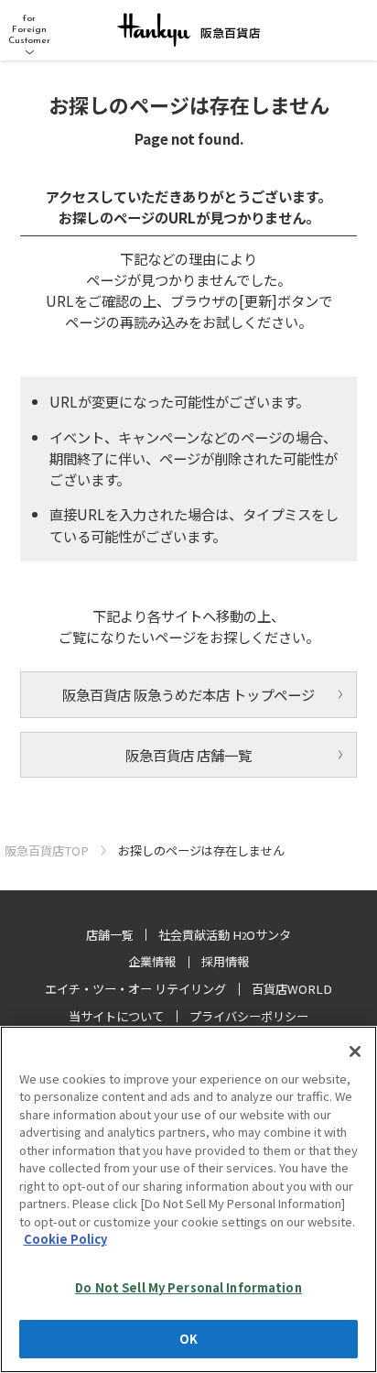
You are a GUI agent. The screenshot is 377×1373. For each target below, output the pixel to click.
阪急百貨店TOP (47, 850)
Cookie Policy (65, 1239)
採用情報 (225, 961)
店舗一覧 (110, 934)
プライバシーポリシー (248, 1016)
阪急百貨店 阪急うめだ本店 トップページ (188, 694)
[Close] (355, 1051)
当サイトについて (116, 1016)
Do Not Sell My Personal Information (188, 1287)
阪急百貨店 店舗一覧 (188, 755)
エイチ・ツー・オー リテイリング (135, 988)
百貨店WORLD (292, 988)
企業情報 (152, 961)
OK (188, 1338)
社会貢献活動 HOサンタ (224, 934)
